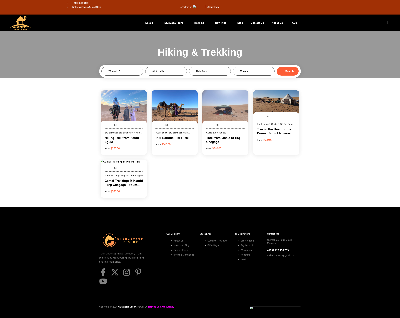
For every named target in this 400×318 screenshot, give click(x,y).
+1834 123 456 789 (278, 250)
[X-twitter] (115, 272)
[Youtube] (103, 281)
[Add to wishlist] (140, 97)
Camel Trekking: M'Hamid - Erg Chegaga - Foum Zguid (124, 184)
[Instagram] (126, 272)
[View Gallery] (140, 102)
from (107, 148)
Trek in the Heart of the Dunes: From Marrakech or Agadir (275, 133)
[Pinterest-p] (138, 272)
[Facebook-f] (103, 272)
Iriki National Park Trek (172, 137)
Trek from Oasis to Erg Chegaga (223, 139)
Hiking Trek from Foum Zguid (122, 139)
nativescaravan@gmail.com (281, 255)
